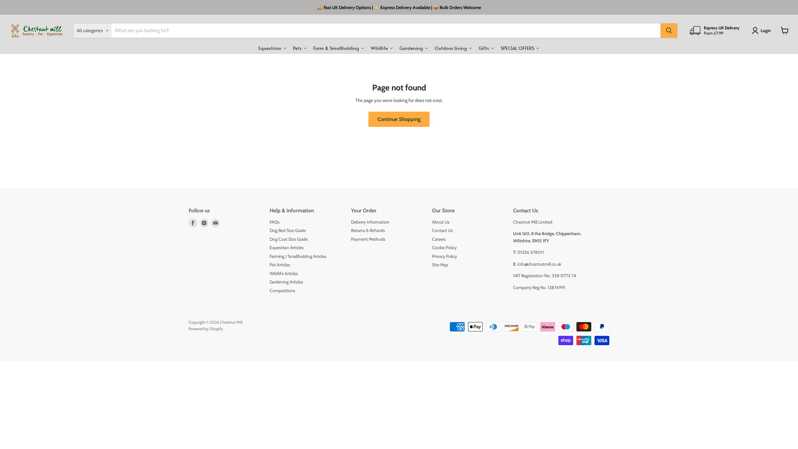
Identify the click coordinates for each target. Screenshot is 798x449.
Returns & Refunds (368, 230)
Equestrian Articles (287, 247)
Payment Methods (368, 239)
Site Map (440, 265)
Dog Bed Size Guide (288, 230)
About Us (440, 222)
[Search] (669, 30)
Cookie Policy (444, 247)
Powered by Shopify (206, 328)
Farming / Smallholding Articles (298, 256)
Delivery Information (370, 222)
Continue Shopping (399, 119)
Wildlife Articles (284, 273)
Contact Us (442, 230)
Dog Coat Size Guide (289, 239)
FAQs (275, 222)
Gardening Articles (286, 282)
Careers (439, 239)
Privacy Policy (444, 256)
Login (766, 30)
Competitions (282, 290)
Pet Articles (280, 265)
